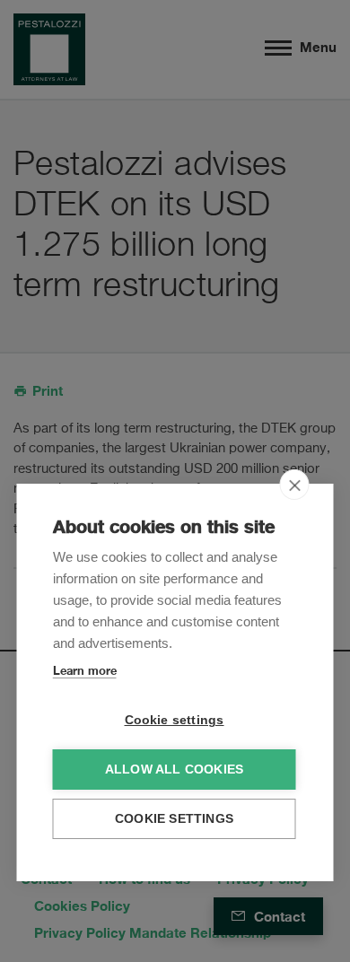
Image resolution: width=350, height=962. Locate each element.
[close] (295, 484)
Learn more (85, 670)
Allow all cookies (174, 769)
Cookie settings (174, 720)
